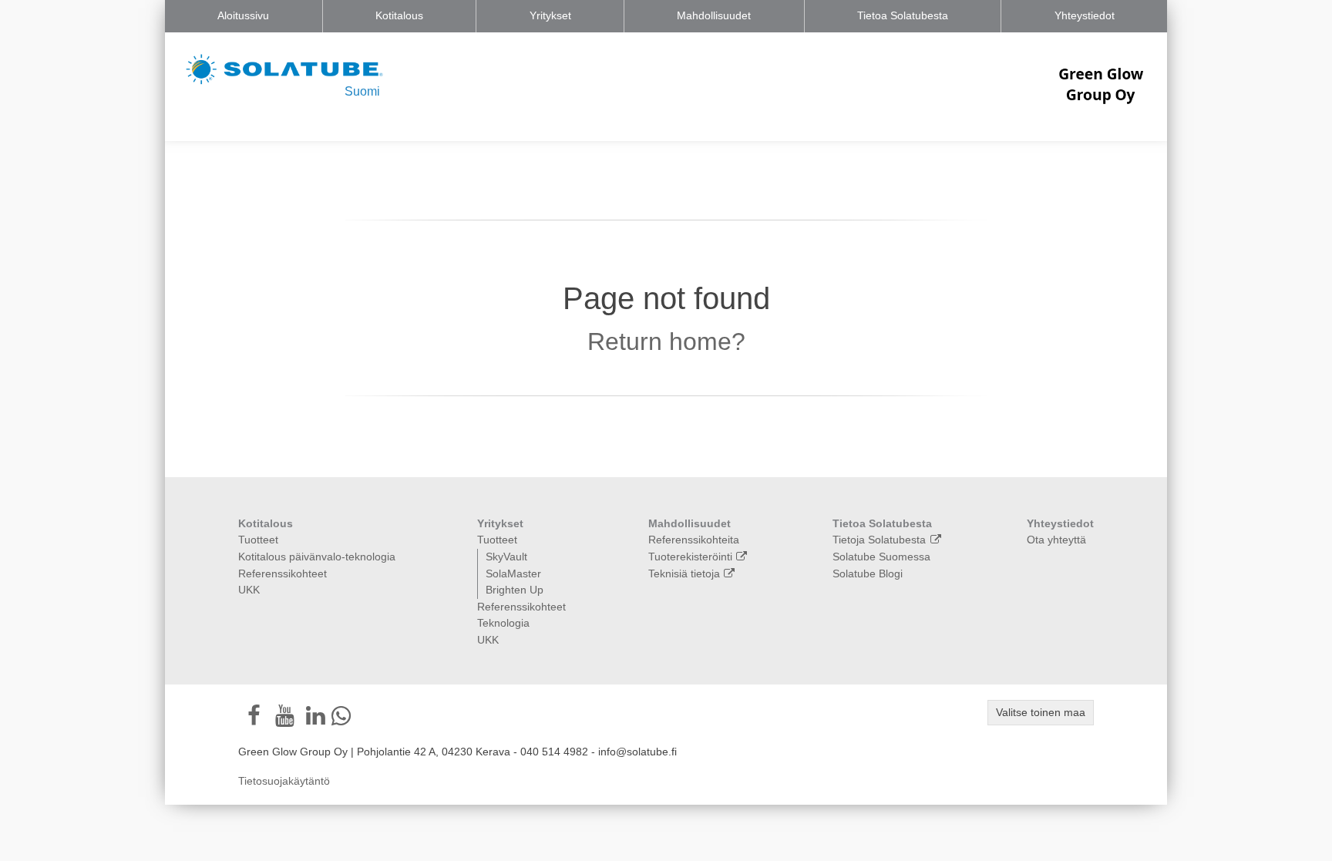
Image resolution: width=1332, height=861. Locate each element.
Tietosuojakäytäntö (284, 781)
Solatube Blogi (867, 573)
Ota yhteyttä (1056, 539)
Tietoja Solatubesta (879, 539)
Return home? (666, 341)
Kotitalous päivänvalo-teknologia (316, 556)
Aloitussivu (243, 15)
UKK (249, 590)
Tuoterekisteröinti (690, 556)
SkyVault (506, 556)
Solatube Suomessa (881, 556)
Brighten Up (514, 590)
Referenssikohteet (282, 573)
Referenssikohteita (693, 539)
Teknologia (503, 623)
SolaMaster (513, 573)
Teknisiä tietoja (684, 573)
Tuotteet (258, 539)
